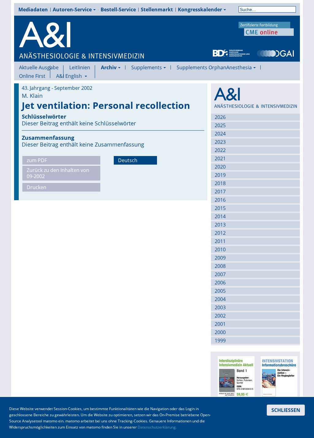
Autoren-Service (72, 9)
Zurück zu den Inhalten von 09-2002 (58, 173)
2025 (220, 125)
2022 (220, 150)
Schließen (285, 410)
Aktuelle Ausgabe (39, 67)
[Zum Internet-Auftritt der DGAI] (275, 52)
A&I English (69, 76)
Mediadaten (33, 9)
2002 (220, 315)
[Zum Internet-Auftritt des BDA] (231, 52)
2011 (220, 241)
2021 (220, 158)
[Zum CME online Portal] (266, 28)
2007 (220, 274)
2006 (220, 282)
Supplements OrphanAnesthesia (214, 67)
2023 (220, 142)
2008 (220, 266)
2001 (220, 324)
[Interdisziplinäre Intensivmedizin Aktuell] (235, 378)
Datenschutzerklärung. (157, 427)
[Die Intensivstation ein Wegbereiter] (278, 378)
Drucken (36, 187)
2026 (220, 117)
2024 (220, 133)
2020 (220, 166)
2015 (220, 208)
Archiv (109, 67)
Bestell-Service (118, 9)
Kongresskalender (200, 9)
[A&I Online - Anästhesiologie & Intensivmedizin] (82, 40)
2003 (220, 307)
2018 (220, 183)
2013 (220, 224)
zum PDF (37, 160)
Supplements (146, 67)
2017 (220, 191)
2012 (220, 233)
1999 (220, 340)
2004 (220, 299)
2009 (220, 258)
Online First (32, 76)
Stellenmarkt (157, 9)
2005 (220, 291)
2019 (220, 175)
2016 (220, 200)
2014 (220, 216)
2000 (220, 332)
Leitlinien (79, 67)
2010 (220, 249)
